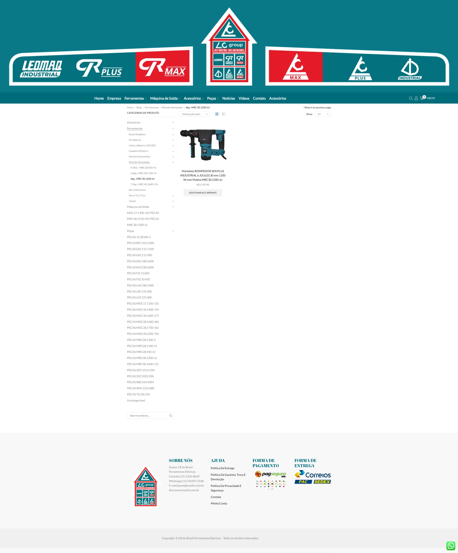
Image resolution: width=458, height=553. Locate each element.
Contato (259, 98)
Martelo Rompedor (172, 107)
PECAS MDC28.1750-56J (143, 327)
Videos (244, 98)
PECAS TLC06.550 (138, 394)
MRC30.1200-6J (137, 224)
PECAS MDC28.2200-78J (143, 333)
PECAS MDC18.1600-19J (143, 309)
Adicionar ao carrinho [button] (203, 192)
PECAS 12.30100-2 (139, 237)
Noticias (228, 98)
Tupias (132, 200)
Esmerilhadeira (137, 134)
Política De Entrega (222, 468)
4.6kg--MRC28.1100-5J (144, 173)
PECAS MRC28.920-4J (141, 351)
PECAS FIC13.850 (138, 273)
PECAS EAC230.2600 (140, 267)
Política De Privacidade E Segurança (226, 488)
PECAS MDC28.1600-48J (143, 321)
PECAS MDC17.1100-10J (143, 303)
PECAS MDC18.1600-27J (143, 315)
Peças (211, 98)
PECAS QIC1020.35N (140, 376)
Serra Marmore (137, 189)
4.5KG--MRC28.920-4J (143, 167)
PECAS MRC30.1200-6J (142, 358)
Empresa (114, 98)
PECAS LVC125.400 (139, 297)
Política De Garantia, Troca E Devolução (228, 477)
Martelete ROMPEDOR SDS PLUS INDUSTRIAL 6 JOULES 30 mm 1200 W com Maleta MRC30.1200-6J (202, 175)
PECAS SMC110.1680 (140, 388)
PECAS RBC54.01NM (140, 382)
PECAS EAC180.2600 (140, 261)
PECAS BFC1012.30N (140, 243)
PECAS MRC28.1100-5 (141, 339)
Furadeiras (135, 139)
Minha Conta (219, 503)
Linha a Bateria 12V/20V (142, 145)
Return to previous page (317, 107)
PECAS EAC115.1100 (140, 249)
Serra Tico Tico (137, 195)
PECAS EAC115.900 (139, 255)
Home (99, 98)
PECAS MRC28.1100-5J (142, 346)
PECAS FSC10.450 (138, 279)
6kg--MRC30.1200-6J (143, 178)
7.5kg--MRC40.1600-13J (144, 184)
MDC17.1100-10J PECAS (143, 212)
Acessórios (192, 98)
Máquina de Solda (164, 98)
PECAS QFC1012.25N (141, 370)
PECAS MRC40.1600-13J (143, 364)
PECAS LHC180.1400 (140, 285)
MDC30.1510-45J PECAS (143, 218)
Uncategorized (136, 400)
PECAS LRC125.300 (139, 291)
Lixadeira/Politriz (138, 150)
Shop (139, 107)
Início (130, 107)
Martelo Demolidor (139, 156)
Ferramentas (134, 98)
